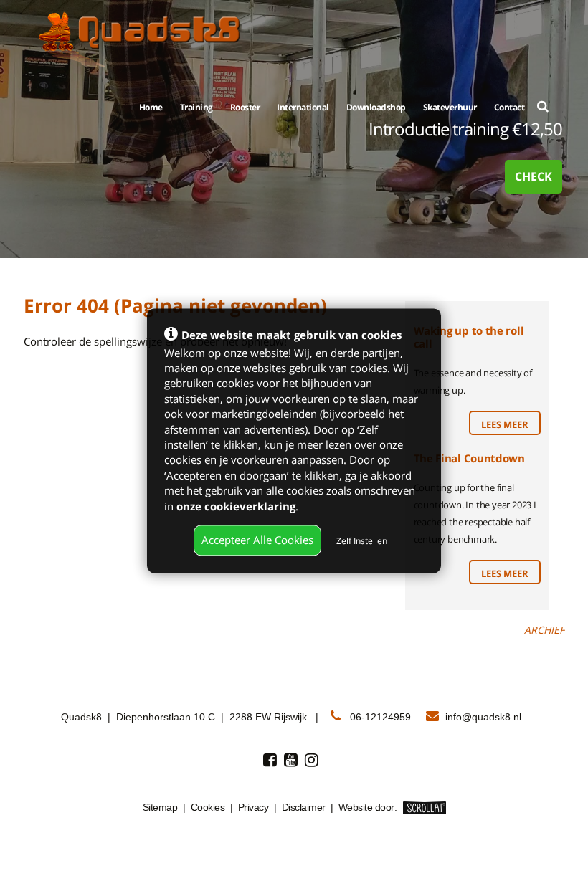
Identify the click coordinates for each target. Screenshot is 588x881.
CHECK (533, 176)
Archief (544, 630)
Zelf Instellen (361, 541)
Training (196, 107)
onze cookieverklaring (235, 506)
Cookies (208, 807)
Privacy (253, 807)
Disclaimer (304, 807)
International (303, 107)
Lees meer (504, 424)
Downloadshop (376, 107)
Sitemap (160, 807)
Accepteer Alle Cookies (257, 540)
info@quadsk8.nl (483, 717)
